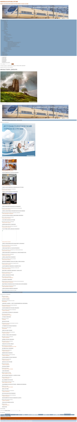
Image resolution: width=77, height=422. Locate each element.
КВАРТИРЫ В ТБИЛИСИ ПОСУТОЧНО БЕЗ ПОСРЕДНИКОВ (14, 283)
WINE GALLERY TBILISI (7, 330)
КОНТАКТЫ (4, 417)
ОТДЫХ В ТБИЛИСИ (6, 316)
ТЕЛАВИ (5, 28)
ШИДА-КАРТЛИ (6, 38)
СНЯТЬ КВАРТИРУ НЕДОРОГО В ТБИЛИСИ (11, 206)
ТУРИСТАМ (4, 57)
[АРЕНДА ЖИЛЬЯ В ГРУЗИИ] (7, 272)
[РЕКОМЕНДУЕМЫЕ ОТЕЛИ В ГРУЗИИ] (9, 290)
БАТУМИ (5, 23)
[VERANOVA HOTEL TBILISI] (7, 341)
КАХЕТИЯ (5, 50)
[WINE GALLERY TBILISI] (6, 327)
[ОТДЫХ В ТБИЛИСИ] (6, 314)
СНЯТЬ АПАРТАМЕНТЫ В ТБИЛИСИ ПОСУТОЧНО (13, 187)
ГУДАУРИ (20, 414)
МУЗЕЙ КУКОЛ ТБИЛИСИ (7, 348)
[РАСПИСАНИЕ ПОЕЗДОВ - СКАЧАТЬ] (35, 118)
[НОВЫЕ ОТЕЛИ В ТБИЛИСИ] (7, 336)
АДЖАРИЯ (6, 33)
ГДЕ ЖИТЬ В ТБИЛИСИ (7, 279)
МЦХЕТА (5, 22)
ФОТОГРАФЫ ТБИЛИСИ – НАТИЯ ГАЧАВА (11, 375)
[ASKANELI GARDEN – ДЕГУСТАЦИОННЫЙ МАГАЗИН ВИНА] (8, 300)
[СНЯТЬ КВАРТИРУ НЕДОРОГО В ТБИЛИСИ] (9, 203)
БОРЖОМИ (6, 27)
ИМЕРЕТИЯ (6, 36)
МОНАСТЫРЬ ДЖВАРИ (12, 65)
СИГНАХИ (5, 29)
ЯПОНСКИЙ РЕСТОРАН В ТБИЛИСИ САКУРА (11, 397)
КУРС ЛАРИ (4, 58)
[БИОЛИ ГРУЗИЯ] (5, 318)
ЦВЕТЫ (3, 52)
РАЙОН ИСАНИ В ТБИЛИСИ (12, 44)
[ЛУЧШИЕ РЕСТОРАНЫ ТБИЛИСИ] (10, 323)
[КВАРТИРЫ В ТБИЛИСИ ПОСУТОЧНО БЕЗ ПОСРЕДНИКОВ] (13, 281)
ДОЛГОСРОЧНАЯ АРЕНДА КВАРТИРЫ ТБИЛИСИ (12, 215)
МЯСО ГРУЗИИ (5, 388)
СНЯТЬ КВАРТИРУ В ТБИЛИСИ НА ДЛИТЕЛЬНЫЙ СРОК (14, 252)
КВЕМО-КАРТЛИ (7, 39)
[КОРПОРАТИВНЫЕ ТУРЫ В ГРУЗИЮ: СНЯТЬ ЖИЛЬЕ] (9, 258)
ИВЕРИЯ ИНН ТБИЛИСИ (7, 352)
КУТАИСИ (5, 26)
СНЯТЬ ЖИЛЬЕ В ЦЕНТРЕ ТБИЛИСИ (10, 288)
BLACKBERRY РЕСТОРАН (7, 379)
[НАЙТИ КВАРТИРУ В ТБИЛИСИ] (8, 221)
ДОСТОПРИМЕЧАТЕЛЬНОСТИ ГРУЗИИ (9, 418)
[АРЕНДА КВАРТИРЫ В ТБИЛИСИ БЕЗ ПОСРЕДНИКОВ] (12, 208)
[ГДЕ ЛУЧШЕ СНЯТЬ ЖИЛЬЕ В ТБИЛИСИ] (9, 226)
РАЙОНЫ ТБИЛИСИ (9, 41)
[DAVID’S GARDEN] (5, 296)
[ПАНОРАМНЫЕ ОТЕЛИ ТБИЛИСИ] (8, 354)
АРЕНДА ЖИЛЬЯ (5, 54)
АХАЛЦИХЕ (6, 24)
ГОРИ (17, 414)
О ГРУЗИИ (4, 20)
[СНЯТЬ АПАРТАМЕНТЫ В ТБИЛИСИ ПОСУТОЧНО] (9, 184)
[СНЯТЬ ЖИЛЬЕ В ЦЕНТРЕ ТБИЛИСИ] (9, 285)
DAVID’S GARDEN (5, 298)
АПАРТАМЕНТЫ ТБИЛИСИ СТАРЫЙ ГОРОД (11, 266)
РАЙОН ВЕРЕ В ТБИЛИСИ (12, 43)
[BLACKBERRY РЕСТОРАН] (7, 377)
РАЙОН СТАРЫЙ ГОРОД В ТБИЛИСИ (14, 42)
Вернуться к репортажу (4, 122)
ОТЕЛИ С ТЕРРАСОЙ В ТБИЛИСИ (9, 334)
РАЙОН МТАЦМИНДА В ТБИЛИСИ (13, 46)
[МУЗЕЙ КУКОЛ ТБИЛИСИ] (7, 345)
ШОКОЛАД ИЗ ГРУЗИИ (7, 361)
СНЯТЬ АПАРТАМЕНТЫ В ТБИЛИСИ (10, 191)
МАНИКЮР (4, 61)
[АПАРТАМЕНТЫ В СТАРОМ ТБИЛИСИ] (9, 169)
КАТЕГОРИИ (2, 410)
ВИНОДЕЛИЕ (4, 53)
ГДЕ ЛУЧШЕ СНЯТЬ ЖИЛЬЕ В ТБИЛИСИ (10, 228)
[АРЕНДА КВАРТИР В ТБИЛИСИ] (8, 254)
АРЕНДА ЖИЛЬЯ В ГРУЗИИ (8, 274)
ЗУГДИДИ (5, 25)
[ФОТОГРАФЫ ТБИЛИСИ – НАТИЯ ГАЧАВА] (6, 372)
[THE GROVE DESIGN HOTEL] (7, 399)
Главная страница (3, 65)
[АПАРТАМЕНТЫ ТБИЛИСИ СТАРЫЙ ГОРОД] (10, 263)
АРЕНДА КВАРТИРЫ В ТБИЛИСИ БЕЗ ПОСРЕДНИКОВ (13, 210)
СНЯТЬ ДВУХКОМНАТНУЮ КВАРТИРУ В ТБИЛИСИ (13, 243)
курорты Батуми (8, 35)
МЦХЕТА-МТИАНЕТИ (8, 49)
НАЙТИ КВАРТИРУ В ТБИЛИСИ (9, 224)
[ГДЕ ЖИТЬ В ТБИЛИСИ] (6, 276)
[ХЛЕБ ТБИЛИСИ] (5, 368)
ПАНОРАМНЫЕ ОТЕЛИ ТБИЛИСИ (9, 357)
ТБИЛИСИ (6, 21)
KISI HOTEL (4, 406)
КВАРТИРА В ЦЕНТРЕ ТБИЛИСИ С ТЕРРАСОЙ (12, 270)
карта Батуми (8, 34)
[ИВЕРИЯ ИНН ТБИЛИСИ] (7, 350)
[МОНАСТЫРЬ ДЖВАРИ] (18, 102)
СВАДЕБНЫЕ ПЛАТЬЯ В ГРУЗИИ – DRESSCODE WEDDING (14, 384)
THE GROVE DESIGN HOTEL (8, 402)
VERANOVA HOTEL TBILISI (8, 343)
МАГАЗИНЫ (4, 60)
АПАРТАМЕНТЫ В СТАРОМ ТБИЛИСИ (10, 172)
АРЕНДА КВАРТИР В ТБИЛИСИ (8, 257)
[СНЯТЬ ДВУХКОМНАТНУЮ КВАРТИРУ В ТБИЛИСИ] (9, 240)
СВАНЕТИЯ (6, 31)
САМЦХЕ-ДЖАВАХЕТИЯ (8, 37)
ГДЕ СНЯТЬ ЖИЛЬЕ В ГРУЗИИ (8, 219)
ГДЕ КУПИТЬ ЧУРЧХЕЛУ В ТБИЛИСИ (10, 312)
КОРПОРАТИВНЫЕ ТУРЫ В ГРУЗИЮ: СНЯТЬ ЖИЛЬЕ (13, 261)
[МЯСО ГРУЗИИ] (5, 386)
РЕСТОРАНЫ (4, 51)
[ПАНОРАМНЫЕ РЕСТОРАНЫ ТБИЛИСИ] (9, 305)
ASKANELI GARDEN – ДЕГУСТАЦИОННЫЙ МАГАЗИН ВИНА (15, 303)
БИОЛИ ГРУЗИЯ (5, 321)
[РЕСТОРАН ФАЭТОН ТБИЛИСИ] (8, 390)
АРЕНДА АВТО (4, 55)
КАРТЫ (3, 30)
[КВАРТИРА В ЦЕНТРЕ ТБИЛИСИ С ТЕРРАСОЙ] (10, 267)
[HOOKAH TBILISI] (5, 363)
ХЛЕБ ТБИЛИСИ (5, 370)
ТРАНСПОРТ (4, 59)
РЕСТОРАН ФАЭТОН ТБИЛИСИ (8, 393)
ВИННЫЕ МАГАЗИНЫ (6, 62)
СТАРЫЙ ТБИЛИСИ (7, 47)
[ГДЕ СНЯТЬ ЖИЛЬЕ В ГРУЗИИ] (8, 217)
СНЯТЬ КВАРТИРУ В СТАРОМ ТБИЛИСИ (10, 248)
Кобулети (48, 414)
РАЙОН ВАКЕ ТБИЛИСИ (11, 45)
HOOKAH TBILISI (5, 366)
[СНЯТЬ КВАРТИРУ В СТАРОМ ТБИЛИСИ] (9, 245)
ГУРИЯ (5, 32)
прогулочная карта (7, 48)
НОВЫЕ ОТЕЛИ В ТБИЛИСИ (8, 339)
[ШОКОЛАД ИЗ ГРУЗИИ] (6, 359)
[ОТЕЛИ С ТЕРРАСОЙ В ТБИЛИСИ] (8, 332)
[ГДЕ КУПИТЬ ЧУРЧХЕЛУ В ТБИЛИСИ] (9, 309)
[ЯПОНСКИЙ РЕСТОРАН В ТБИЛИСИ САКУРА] (9, 395)
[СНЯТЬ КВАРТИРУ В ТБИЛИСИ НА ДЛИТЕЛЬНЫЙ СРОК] (12, 249)
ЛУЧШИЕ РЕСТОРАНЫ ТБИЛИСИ (9, 325)
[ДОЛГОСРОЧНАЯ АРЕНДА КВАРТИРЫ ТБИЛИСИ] (11, 212)
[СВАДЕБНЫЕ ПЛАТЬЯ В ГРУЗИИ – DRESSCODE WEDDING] (8, 381)
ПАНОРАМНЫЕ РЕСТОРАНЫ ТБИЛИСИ (10, 307)
